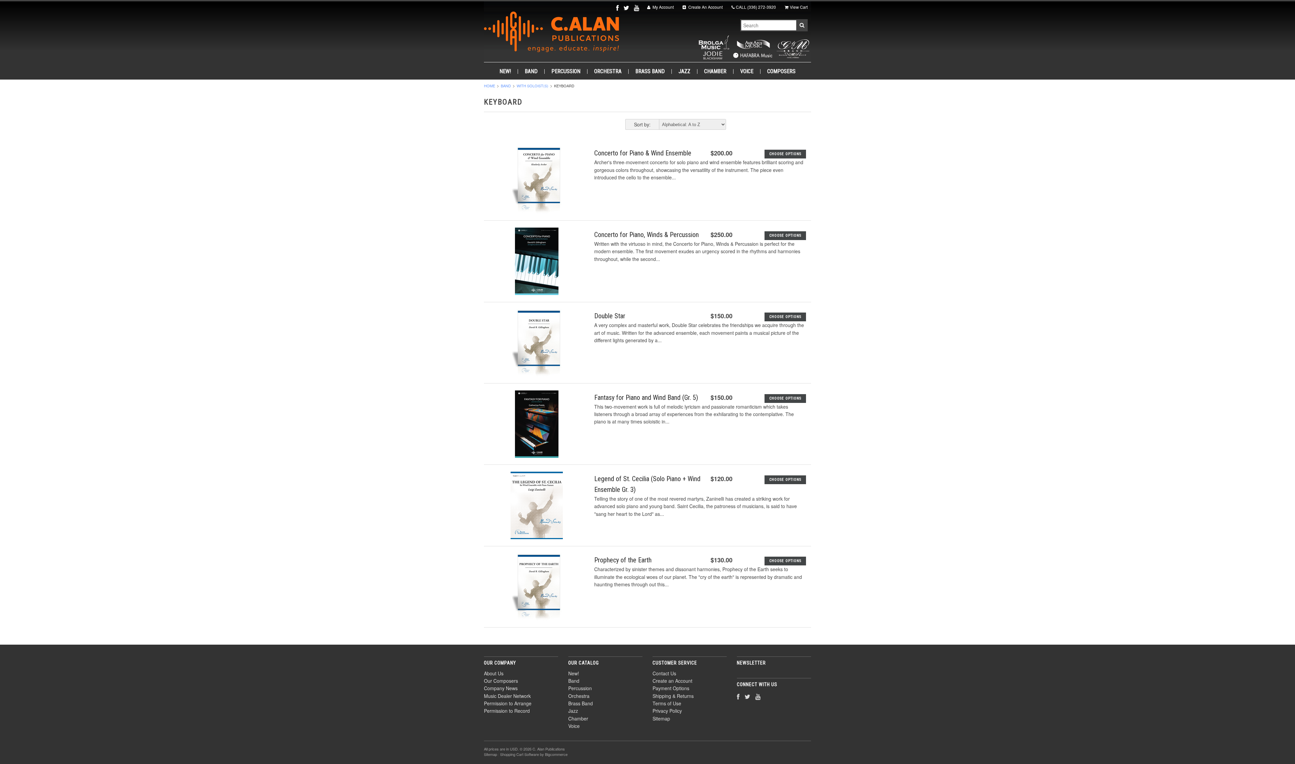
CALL (756, 7)
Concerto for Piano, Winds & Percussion (646, 235)
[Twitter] (627, 7)
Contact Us (664, 673)
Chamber (715, 71)
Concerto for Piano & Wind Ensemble (642, 153)
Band (531, 71)
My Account (663, 7)
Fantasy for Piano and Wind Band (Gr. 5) (646, 397)
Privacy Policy (667, 710)
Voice (746, 71)
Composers (781, 71)
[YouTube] (637, 7)
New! (505, 71)
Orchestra (608, 71)
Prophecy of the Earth (623, 560)
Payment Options (671, 688)
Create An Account (705, 7)
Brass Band (650, 71)
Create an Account (672, 680)
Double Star (609, 316)
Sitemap (661, 718)
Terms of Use (667, 703)
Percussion (565, 71)
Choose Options (785, 154)
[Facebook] (618, 7)
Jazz (684, 71)
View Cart (799, 7)
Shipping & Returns (673, 696)
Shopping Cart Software (519, 754)
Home (489, 85)
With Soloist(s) (532, 85)
